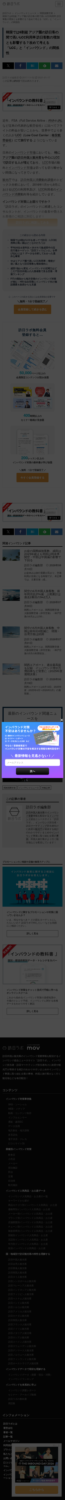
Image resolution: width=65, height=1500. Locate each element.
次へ (32, 771)
